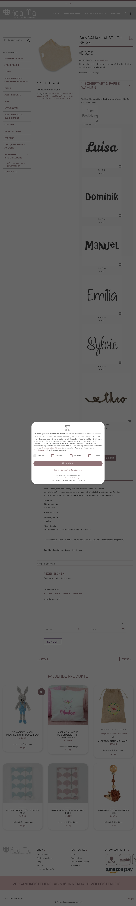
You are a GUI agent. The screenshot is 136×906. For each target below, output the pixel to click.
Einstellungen (38, 450)
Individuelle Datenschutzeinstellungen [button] (68, 478)
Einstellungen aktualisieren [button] (68, 470)
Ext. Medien (96, 455)
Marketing (77, 455)
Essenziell (40, 455)
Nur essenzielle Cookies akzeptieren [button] (68, 475)
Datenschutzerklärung (51, 448)
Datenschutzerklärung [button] (69, 480)
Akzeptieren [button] (68, 463)
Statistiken (58, 455)
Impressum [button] (81, 480)
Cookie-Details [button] (56, 480)
